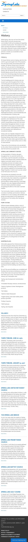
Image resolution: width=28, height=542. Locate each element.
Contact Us (6, 11)
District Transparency (7, 532)
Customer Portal (7, 9)
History (4, 30)
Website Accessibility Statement (10, 534)
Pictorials (5, 27)
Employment (6, 32)
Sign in (17, 536)
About (2, 25)
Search (21, 15)
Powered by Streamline (8, 536)
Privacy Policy (5, 530)
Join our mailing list (18, 540)
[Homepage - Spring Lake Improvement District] (14, 3)
